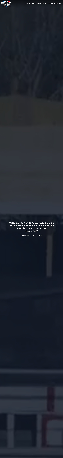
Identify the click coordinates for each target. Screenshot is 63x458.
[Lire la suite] (31, 454)
